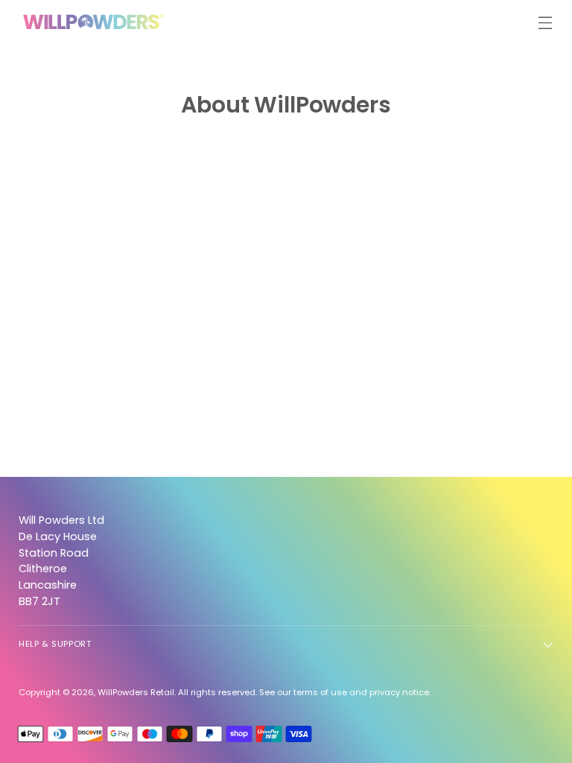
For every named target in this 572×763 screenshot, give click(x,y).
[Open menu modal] (545, 22)
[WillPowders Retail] (93, 22)
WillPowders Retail (136, 692)
